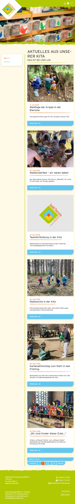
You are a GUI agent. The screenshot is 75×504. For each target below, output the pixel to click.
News (6, 58)
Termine (7, 62)
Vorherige (32, 463)
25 (54, 463)
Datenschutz (65, 495)
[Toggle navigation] (71, 3)
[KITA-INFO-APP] (65, 3)
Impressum (66, 491)
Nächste (60, 463)
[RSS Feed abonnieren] (68, 3)
